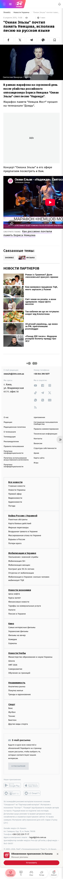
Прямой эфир (15, 494)
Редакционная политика (15, 427)
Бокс (10, 708)
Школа (11, 661)
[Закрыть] (57, 854)
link (35, 385)
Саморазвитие (15, 669)
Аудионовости (15, 502)
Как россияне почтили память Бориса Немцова (27, 233)
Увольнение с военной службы (23, 557)
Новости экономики (19, 590)
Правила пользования (14, 446)
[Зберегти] (54, 40)
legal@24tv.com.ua (37, 837)
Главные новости (16, 486)
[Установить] (31, 858)
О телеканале (10, 432)
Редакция (8, 422)
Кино (11, 623)
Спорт (11, 704)
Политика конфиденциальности (13, 452)
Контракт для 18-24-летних (21, 569)
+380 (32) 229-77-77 (20, 834)
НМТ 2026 (12, 665)
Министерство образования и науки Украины (30, 657)
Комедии (12, 639)
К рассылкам (18, 766)
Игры (36, 463)
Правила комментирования (46, 429)
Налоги (11, 609)
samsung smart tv (32, 793)
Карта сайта (39, 458)
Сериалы (12, 643)
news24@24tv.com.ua (14, 374)
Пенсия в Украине (17, 614)
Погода (11, 506)
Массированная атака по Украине (24, 535)
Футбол (12, 712)
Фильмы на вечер (16, 635)
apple (32, 785)
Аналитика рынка (16, 686)
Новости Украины (21, 12)
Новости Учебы (17, 653)
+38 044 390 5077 (42, 374)
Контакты (38, 439)
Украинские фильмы (18, 631)
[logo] (19, 4)
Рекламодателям (11, 442)
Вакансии (38, 443)
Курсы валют (14, 598)
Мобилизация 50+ (16, 561)
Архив (36, 453)
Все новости (15, 482)
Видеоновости (15, 498)
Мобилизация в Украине (22, 553)
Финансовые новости (18, 602)
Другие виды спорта (18, 724)
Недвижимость (16, 682)
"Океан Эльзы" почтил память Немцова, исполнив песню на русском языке (46, 12)
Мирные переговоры (18, 527)
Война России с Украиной (22, 515)
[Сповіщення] (59, 4)
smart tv (12, 793)
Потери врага (14, 543)
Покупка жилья (15, 690)
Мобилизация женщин (19, 565)
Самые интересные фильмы (21, 627)
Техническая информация (45, 434)
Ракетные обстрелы (17, 519)
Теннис (11, 716)
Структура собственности (45, 448)
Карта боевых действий (19, 523)
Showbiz (7, 12)
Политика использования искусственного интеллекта (16, 459)
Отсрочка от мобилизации (21, 573)
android (12, 785)
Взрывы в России (16, 539)
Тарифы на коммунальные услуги (24, 605)
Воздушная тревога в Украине (23, 531)
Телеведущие (10, 437)
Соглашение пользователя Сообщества (46, 423)
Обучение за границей (19, 673)
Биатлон (12, 720)
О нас (6, 417)
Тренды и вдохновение (19, 694)
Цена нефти (14, 594)
